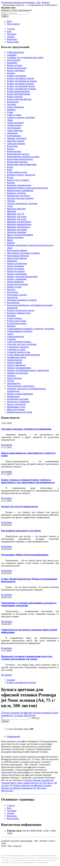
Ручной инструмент (17, 323)
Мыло (10, 240)
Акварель (11, 55)
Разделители (13, 302)
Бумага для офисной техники (21, 88)
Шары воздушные (16, 409)
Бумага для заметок (16, 75)
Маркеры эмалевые (16, 232)
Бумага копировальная (18, 91)
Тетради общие (14, 362)
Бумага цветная (14, 96)
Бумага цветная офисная (19, 99)
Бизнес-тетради (14, 65)
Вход (9, 21)
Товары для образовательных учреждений (28, 370)
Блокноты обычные (17, 68)
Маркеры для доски (17, 216)
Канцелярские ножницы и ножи (23, 156)
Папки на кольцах (16, 271)
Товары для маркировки (19, 367)
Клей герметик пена (17, 172)
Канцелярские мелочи (18, 154)
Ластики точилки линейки (20, 198)
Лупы (10, 206)
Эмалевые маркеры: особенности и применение (26, 429)
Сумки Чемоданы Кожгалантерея (23, 354)
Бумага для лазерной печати (21, 86)
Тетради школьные (16, 365)
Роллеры (11, 315)
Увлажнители (13, 383)
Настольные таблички (18, 255)
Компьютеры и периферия (20, 190)
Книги (10, 177)
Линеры (11, 201)
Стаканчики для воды (18, 347)
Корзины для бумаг (16, 193)
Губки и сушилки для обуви (21, 117)
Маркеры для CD (15, 214)
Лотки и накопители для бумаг (22, 203)
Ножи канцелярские (17, 258)
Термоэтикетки (14, 360)
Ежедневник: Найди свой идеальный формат (24, 554)
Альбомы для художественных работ (25, 57)
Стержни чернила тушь (18, 352)
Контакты (12, 39)
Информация (13, 736)
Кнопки (11, 182)
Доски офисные (15, 130)
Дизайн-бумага (14, 125)
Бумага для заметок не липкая (22, 81)
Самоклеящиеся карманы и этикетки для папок (30, 328)
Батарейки (12, 62)
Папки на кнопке (15, 268)
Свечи (10, 334)
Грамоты (11, 109)
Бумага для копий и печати (20, 83)
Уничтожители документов (20, 386)
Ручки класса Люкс (16, 321)
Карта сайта (13, 42)
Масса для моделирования (20, 234)
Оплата (10, 36)
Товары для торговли (17, 373)
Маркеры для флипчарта (19, 221)
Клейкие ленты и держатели (21, 175)
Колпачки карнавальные (19, 185)
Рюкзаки (11, 326)
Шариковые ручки (16, 407)
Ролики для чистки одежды (20, 310)
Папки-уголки (14, 287)
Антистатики (13, 60)
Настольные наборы (17, 250)
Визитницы (13, 102)
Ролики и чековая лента (19, 313)
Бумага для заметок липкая (20, 78)
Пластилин (12, 292)
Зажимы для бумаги (17, 138)
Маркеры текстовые (17, 229)
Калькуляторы (14, 151)
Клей (9, 169)
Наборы (11, 242)
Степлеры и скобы (16, 349)
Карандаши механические (20, 159)
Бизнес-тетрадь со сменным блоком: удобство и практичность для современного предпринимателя (28, 481)
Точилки (11, 375)
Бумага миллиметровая (18, 94)
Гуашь (10, 112)
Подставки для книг (17, 294)
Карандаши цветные (17, 161)
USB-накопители (15, 52)
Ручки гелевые (14, 318)
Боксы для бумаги (16, 70)
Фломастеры (13, 396)
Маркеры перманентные (19, 224)
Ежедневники (14, 135)
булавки (11, 73)
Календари (12, 146)
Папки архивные (15, 266)
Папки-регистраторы (17, 284)
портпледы (12, 297)
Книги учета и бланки (18, 180)
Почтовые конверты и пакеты (22, 300)
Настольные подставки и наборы (23, 253)
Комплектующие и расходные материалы (27, 188)
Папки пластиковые (17, 274)
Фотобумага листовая (17, 399)
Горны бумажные (15, 107)
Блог (9, 31)
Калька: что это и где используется (19, 506)
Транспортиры (14, 378)
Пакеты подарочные (17, 263)
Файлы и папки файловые (20, 394)
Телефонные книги (16, 357)
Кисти (10, 167)
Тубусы (10, 380)
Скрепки (11, 339)
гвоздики (11, 104)
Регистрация (13, 24)
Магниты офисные (16, 208)
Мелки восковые (15, 237)
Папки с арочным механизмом (22, 276)
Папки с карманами (17, 279)
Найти (5, 16)
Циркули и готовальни (18, 401)
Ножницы (12, 261)
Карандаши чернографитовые (22, 164)
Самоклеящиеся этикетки (19, 331)
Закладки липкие (15, 141)
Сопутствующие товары (19, 341)
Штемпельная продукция (19, 412)
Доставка (11, 34)
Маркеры (11, 211)
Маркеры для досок (16, 219)
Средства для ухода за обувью (22, 344)
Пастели (11, 289)
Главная (11, 29)
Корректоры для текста (18, 195)
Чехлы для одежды (16, 404)
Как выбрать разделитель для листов (21, 530)
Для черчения (14, 128)
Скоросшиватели (15, 336)
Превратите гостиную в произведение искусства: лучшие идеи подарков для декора (27, 657)
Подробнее (6, 445)
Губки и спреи (14, 115)
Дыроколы (12, 133)
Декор (10, 120)
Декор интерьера (15, 122)
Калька (10, 148)
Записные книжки (16, 143)
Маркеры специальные (18, 227)
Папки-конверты (15, 281)
